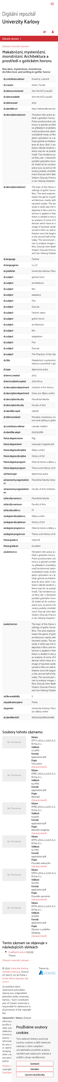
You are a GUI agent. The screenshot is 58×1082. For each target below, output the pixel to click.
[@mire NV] (47, 972)
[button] (44, 32)
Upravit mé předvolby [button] (35, 1074)
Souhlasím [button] (34, 1063)
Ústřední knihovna (11, 971)
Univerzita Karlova (19, 968)
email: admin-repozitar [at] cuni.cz (15, 980)
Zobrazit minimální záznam (15, 46)
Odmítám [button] (34, 1069)
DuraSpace (7, 1072)
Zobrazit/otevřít (39, 767)
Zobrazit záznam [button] (10, 38)
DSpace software (10, 1065)
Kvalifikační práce (17, 952)
